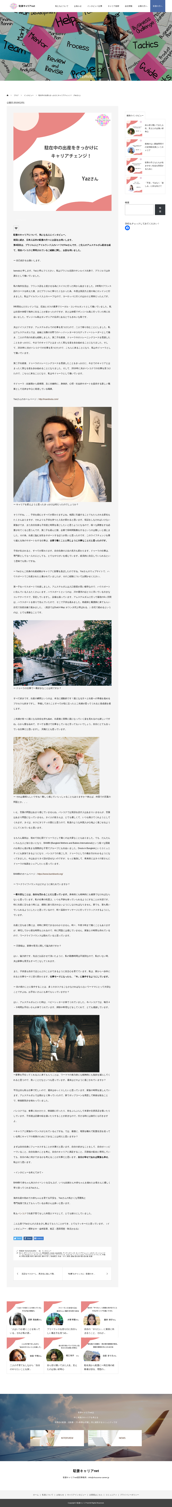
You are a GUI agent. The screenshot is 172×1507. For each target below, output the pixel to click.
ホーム (36, 1495)
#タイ (21, 1253)
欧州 (32, 1256)
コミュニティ (111, 1495)
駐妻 (90, 1256)
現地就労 (54, 1256)
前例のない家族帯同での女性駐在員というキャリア (154, 147)
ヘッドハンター (78, 1255)
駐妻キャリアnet (86, 1471)
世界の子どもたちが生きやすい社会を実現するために (154, 165)
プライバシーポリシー (129, 1495)
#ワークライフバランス (32, 1253)
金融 (72, 1256)
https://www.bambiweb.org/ (50, 874)
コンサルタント (27, 1255)
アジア (65, 1253)
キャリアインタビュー (76, 1495)
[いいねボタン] (16, 228)
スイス (36, 1255)
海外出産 (37, 1256)
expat (52, 1253)
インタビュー (21, 220)
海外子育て (46, 1256)
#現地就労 (45, 1253)
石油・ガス (62, 1256)
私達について (47, 1495)
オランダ (71, 1253)
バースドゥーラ (49, 1255)
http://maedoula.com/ (48, 399)
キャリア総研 (113, 6)
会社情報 (128, 6)
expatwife (58, 1253)
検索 (127, 202)
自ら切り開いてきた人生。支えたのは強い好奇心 (154, 128)
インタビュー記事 (94, 6)
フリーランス (60, 1255)
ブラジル (69, 1255)
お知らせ (78, 6)
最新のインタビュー (135, 115)
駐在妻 (86, 1256)
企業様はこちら (95, 1495)
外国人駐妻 (26, 1256)
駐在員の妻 (79, 1256)
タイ (40, 1255)
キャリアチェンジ (82, 1253)
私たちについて (61, 6)
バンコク (22, 1213)
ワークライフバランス (93, 1255)
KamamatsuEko (30, 1251)
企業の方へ (142, 6)
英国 (68, 1256)
